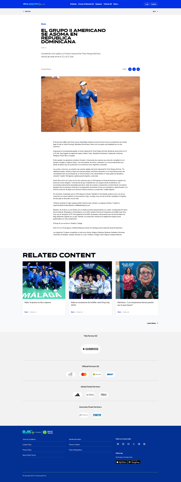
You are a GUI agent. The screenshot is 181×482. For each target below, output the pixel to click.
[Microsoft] (97, 374)
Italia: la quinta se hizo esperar (38, 302)
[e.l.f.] (71, 374)
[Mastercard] (84, 374)
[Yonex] (97, 415)
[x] (134, 69)
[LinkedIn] (144, 444)
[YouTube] (128, 444)
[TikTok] (123, 444)
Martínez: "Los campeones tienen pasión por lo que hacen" (136, 303)
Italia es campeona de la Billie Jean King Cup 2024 (90, 303)
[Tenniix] (84, 415)
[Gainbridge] (90, 349)
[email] (138, 69)
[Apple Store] (121, 462)
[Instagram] (118, 444)
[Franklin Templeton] (90, 395)
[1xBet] (110, 374)
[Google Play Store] (134, 462)
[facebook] (130, 69)
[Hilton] (104, 395)
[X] (134, 444)
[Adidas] (77, 395)
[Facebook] (139, 444)
